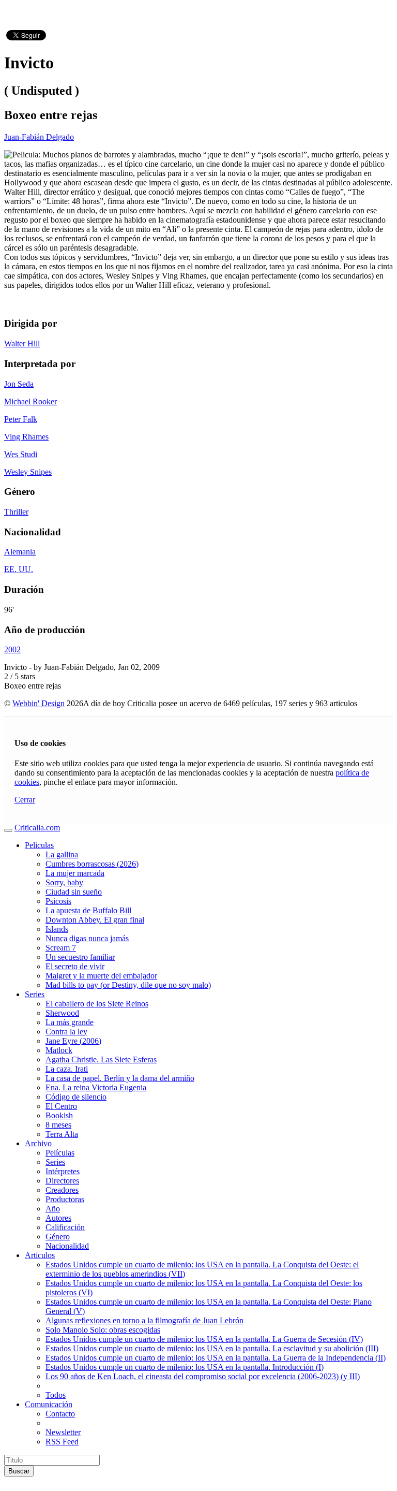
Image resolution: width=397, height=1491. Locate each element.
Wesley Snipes (28, 471)
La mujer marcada (74, 873)
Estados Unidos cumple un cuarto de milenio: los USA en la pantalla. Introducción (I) (184, 1367)
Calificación (65, 1227)
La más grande (69, 1022)
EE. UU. (18, 569)
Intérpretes (62, 1171)
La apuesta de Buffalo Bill (88, 910)
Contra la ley (66, 1031)
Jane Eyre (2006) (73, 1040)
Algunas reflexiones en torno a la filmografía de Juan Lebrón (144, 1320)
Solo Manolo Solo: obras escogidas (102, 1329)
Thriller (16, 511)
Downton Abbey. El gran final (94, 919)
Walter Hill (22, 343)
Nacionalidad (67, 1245)
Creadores (62, 1190)
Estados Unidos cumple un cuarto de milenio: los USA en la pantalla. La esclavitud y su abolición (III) (211, 1348)
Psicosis (58, 901)
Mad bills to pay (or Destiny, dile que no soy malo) (128, 985)
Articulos (40, 1255)
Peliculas (39, 845)
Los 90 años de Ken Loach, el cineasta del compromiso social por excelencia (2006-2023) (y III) (202, 1376)
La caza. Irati (66, 1068)
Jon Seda (19, 383)
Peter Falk (20, 419)
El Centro (61, 1106)
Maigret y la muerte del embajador (101, 975)
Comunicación (48, 1404)
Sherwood (62, 1012)
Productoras (64, 1199)
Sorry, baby (64, 882)
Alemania (20, 551)
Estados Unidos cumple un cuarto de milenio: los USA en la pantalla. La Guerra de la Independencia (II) (215, 1357)
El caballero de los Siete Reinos (96, 1003)
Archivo (38, 1143)
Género (57, 1236)
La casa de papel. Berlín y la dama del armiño (119, 1078)
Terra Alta (61, 1134)
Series (34, 994)
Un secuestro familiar (80, 957)
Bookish (59, 1115)
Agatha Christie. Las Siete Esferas (101, 1059)
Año (52, 1208)
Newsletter (63, 1432)
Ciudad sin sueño (73, 891)
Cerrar (24, 799)
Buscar (18, 1471)
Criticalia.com (37, 827)
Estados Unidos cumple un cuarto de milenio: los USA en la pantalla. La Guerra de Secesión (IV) (204, 1339)
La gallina (61, 854)
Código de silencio (75, 1096)
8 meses (58, 1124)
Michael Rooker (30, 401)
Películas (59, 1152)
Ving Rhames (26, 436)
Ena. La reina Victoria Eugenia (95, 1087)
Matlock (58, 1050)
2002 (12, 649)
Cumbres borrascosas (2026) (92, 863)
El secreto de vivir (74, 966)
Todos (55, 1395)
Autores (58, 1218)
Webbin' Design (38, 703)
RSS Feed (62, 1441)
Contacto (60, 1413)
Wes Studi (20, 454)
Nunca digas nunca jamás (87, 938)
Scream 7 (60, 947)
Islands (56, 929)
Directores (62, 1180)
